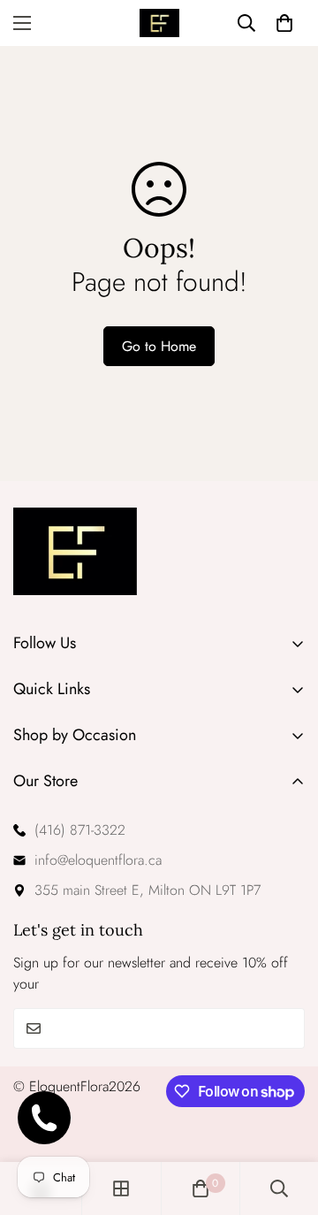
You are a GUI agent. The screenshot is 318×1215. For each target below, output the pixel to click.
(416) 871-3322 (79, 830)
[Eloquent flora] (159, 23)
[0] (200, 1188)
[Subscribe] (285, 1028)
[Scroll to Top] (286, 1121)
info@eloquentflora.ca (98, 860)
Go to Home (159, 346)
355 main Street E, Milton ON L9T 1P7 (147, 890)
